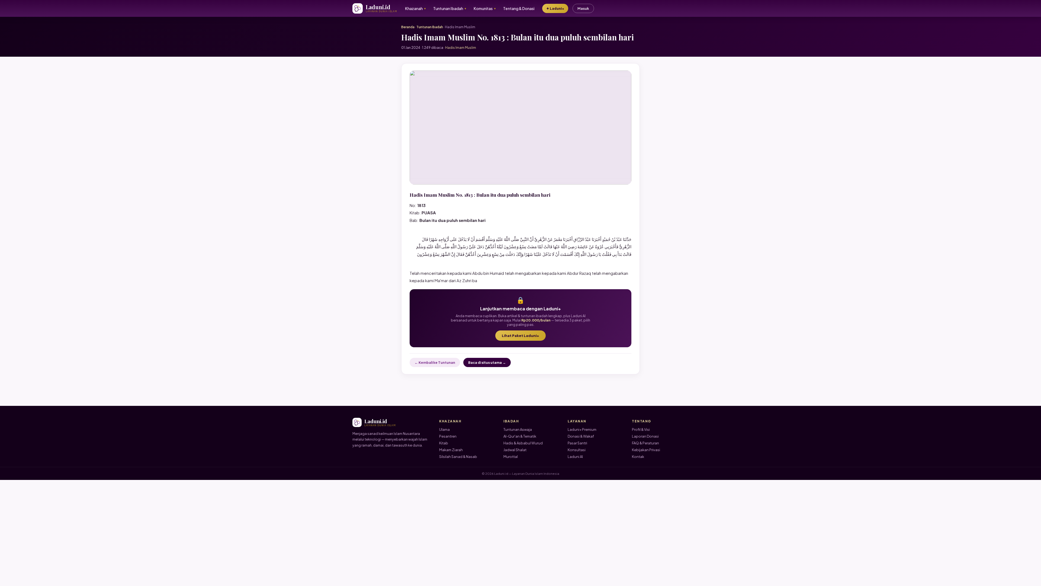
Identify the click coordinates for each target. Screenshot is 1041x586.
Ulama (444, 429)
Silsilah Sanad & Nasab (458, 456)
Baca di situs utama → (487, 362)
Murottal (510, 456)
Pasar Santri (577, 443)
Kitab (443, 443)
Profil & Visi (641, 429)
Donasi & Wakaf (581, 436)
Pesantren (448, 436)
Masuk (583, 8)
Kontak (638, 456)
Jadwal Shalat (514, 450)
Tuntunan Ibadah (429, 27)
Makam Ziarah (451, 450)
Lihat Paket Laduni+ (520, 335)
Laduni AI (575, 456)
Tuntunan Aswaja (517, 429)
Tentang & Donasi (518, 8)
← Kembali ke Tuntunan (435, 362)
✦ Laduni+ (555, 8)
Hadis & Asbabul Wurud (523, 443)
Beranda (408, 27)
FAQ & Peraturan (645, 443)
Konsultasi (577, 450)
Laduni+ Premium (582, 429)
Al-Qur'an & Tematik (519, 436)
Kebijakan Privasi (646, 450)
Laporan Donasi (645, 436)
